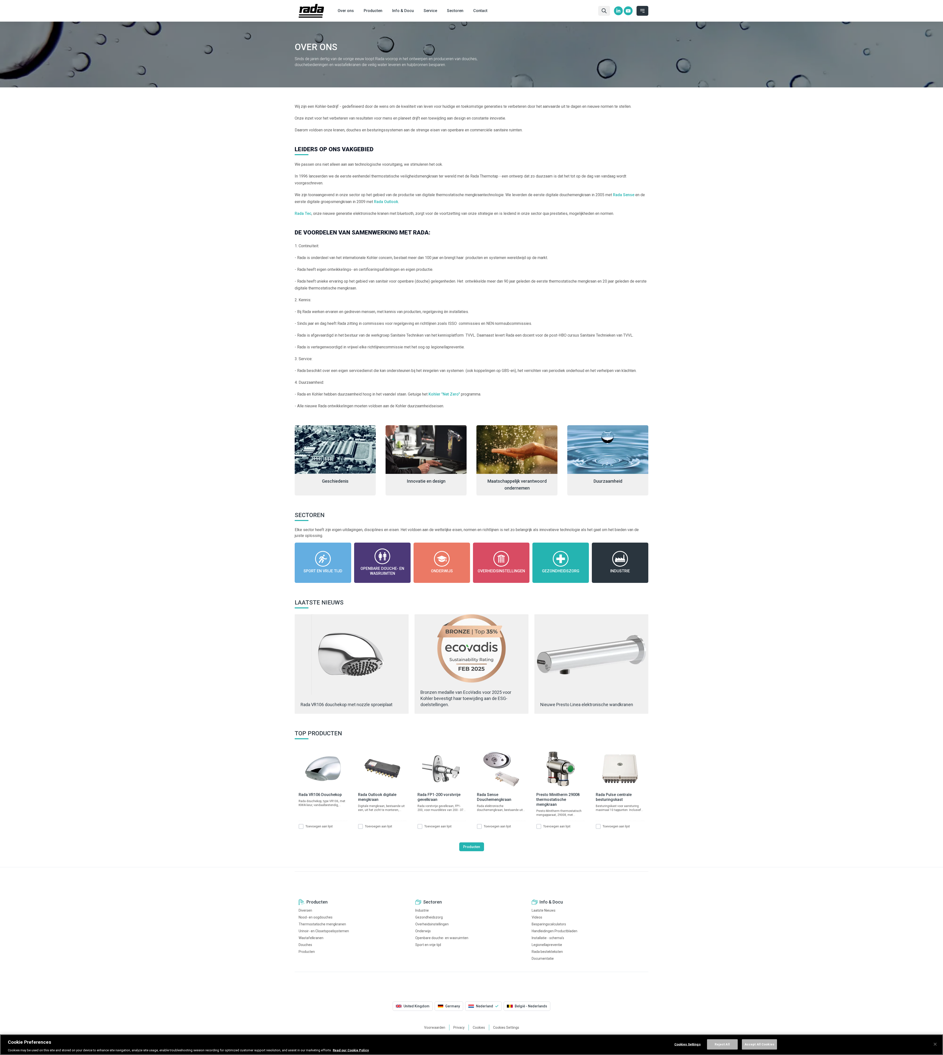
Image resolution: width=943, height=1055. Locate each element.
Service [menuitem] (430, 10)
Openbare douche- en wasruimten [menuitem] (441, 938)
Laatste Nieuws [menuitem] (543, 910)
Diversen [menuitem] (305, 910)
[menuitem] (618, 10)
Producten (471, 847)
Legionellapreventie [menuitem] (547, 945)
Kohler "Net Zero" (444, 394)
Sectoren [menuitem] (455, 10)
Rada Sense (623, 194)
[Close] (935, 1044)
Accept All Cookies (759, 1044)
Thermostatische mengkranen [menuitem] (322, 924)
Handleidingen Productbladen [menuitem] (554, 931)
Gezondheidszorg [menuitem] (429, 917)
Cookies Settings (687, 1044)
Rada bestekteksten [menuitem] (547, 952)
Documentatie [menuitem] (543, 958)
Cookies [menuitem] (479, 1027)
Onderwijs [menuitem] (423, 931)
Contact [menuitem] (480, 10)
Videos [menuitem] (537, 917)
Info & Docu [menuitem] (403, 10)
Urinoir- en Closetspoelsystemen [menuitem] (324, 931)
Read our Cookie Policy (351, 1050)
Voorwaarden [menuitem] (434, 1027)
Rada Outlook (385, 201)
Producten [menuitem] (373, 10)
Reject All (722, 1044)
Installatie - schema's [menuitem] (548, 938)
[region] (471, 1044)
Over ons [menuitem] (346, 10)
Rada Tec (303, 213)
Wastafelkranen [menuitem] (311, 938)
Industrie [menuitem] (422, 910)
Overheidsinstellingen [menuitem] (432, 924)
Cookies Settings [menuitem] (506, 1027)
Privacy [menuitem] (459, 1027)
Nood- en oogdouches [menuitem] (316, 917)
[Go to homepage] (311, 11)
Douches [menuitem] (305, 945)
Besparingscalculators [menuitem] (549, 924)
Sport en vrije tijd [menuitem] (428, 945)
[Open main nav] (642, 11)
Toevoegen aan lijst (319, 826)
